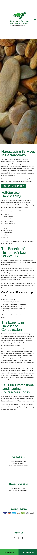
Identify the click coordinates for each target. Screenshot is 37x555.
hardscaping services (7, 162)
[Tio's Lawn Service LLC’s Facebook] (14, 538)
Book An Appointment (14, 186)
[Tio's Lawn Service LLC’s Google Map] (23, 538)
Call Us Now (9, 552)
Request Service (28, 552)
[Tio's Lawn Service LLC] (19, 17)
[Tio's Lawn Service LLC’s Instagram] (18, 538)
